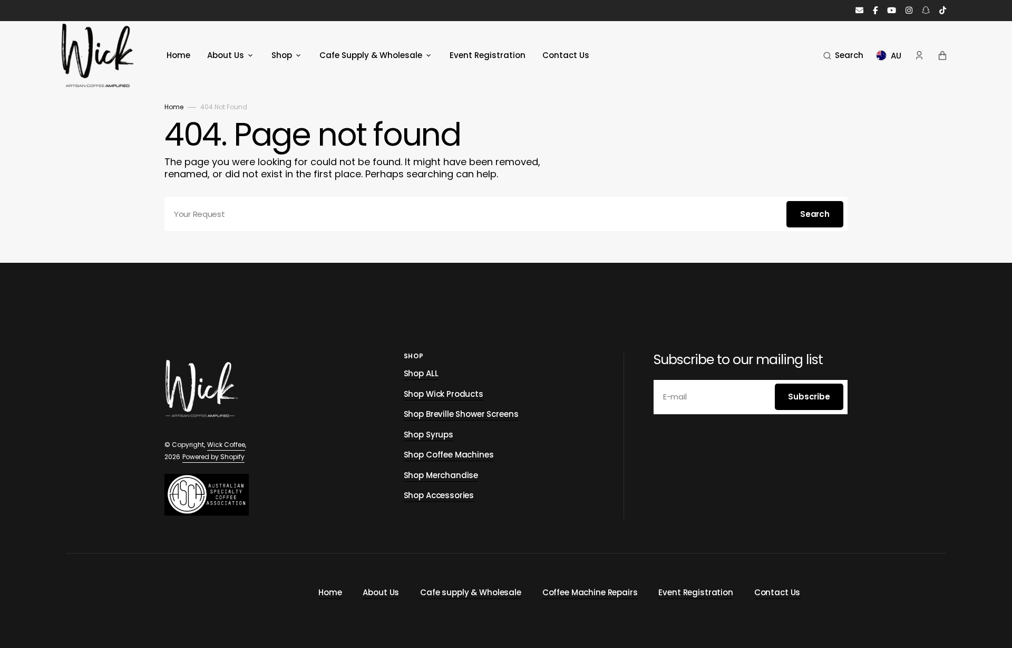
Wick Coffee (226, 444)
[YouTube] (891, 11)
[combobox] (506, 214)
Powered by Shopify (213, 456)
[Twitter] (942, 11)
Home (173, 106)
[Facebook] (875, 11)
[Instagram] (909, 11)
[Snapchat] (926, 11)
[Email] (859, 11)
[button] (843, 55)
